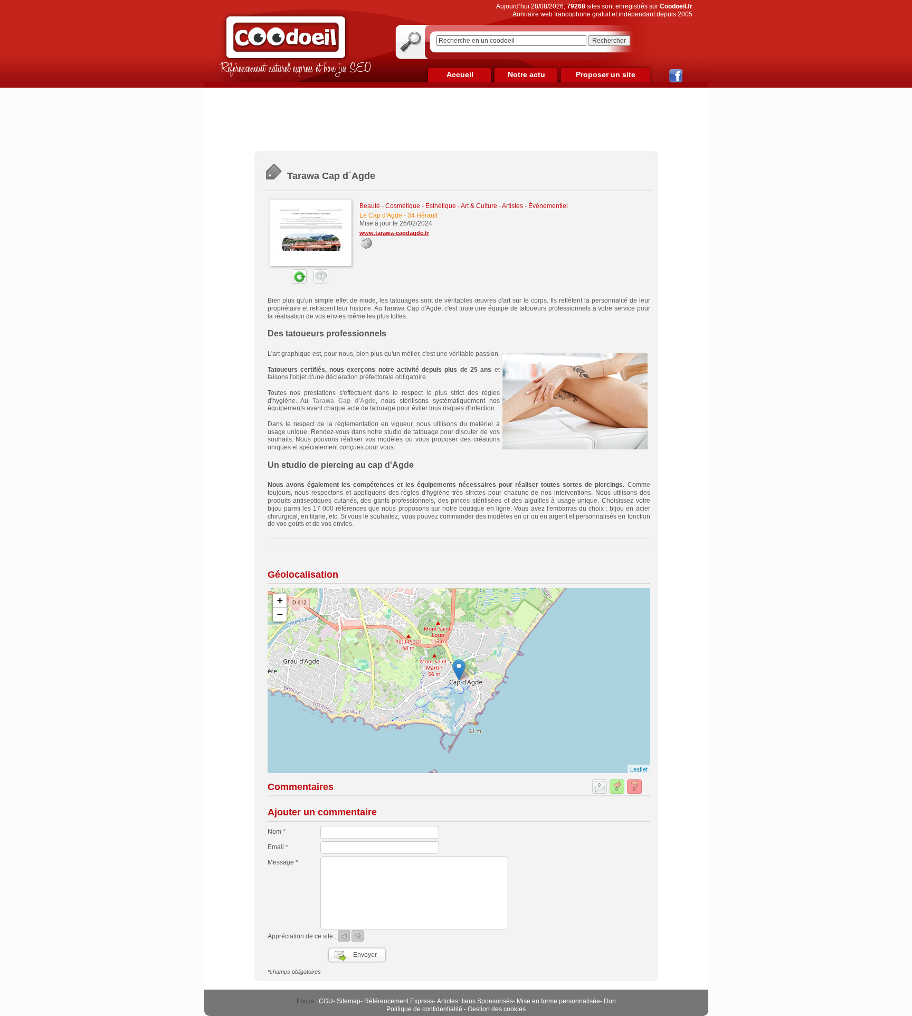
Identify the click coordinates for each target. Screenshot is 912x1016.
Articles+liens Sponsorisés (475, 1001)
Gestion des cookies (497, 1009)
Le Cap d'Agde (380, 215)
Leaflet (639, 769)
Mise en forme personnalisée (558, 1001)
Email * (278, 847)
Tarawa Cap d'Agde (344, 400)
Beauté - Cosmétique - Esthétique (407, 206)
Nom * (277, 831)
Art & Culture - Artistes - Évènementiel (514, 206)
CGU (326, 1001)
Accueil (459, 74)
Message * (283, 862)
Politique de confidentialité (424, 1009)
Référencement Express (398, 1001)
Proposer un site (605, 74)
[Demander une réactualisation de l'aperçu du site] (287, 281)
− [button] (280, 614)
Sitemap (348, 1001)
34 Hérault (422, 215)
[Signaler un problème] (318, 281)
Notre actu (526, 74)
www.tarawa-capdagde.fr (394, 233)
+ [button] (280, 600)
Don (610, 1001)
